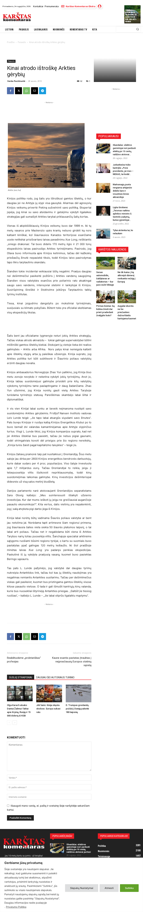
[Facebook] (10, 90)
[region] (71, 885)
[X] (18, 90)
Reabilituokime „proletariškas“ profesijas (24, 659)
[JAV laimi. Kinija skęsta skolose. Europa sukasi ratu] (49, 693)
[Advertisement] (74, 17)
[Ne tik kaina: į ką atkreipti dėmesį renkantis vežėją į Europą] (127, 263)
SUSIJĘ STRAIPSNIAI (20, 677)
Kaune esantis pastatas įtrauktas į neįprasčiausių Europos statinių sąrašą (71, 661)
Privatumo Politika (16, 906)
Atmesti (109, 887)
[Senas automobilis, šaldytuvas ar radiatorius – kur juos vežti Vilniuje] (105, 263)
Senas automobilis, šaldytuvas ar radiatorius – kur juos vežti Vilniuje (131, 16)
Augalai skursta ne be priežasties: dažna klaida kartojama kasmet (127, 312)
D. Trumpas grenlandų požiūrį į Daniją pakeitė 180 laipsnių (77, 708)
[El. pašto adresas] (34, 90)
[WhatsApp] (26, 90)
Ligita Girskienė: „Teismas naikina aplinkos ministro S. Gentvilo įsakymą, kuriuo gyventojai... (122, 213)
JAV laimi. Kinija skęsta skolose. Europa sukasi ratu (48, 708)
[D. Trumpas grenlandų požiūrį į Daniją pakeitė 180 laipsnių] (78, 693)
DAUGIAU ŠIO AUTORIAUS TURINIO (55, 677)
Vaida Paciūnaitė (16, 81)
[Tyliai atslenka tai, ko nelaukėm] (103, 234)
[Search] (137, 29)
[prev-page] (9, 722)
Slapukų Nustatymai (81, 887)
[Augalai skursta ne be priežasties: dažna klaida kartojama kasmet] (127, 296)
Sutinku (129, 887)
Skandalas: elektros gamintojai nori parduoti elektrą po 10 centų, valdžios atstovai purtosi (78, 848)
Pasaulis (11, 61)
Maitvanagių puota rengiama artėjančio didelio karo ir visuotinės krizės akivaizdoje (122, 190)
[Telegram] (42, 90)
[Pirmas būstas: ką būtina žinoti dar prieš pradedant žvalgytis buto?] (105, 296)
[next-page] (15, 722)
